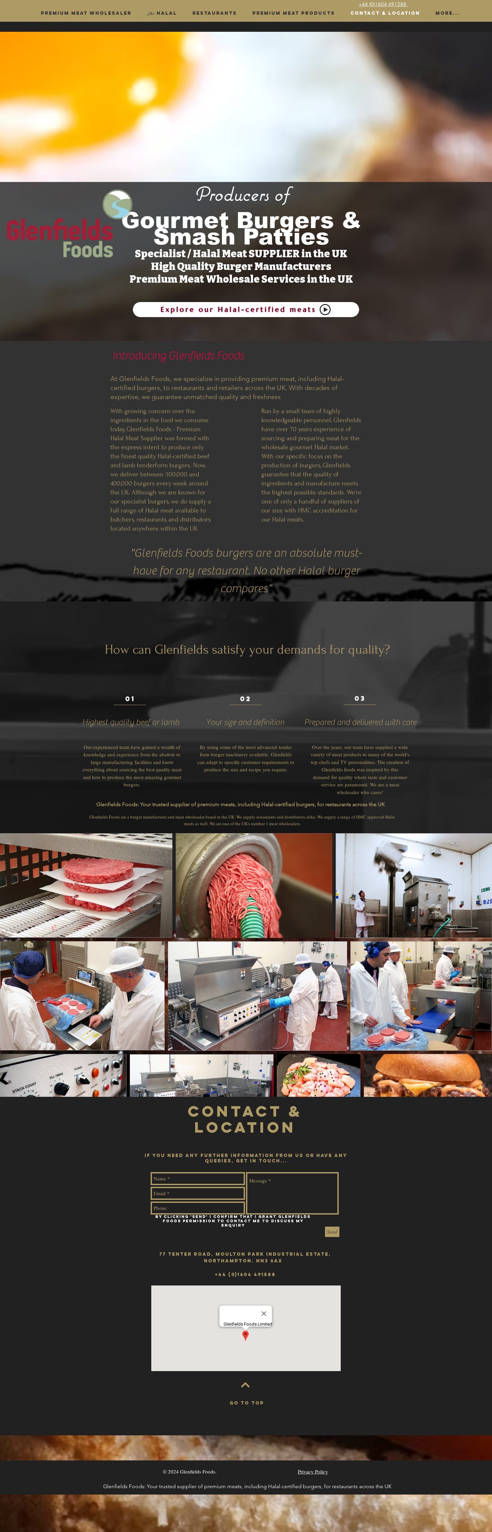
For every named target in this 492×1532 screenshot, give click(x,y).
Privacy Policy (313, 1471)
